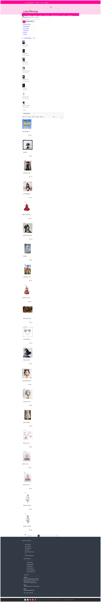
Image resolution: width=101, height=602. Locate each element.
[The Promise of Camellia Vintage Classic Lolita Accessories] (27, 124)
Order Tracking (27, 549)
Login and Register (28, 546)
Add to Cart (25, 535)
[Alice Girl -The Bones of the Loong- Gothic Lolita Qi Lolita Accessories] (27, 165)
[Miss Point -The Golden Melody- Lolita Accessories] (27, 311)
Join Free (32, 2)
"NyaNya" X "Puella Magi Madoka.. (24, 90)
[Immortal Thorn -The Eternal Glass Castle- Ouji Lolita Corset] (23, 95)
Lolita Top (40, 15)
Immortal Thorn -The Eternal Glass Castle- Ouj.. (25, 98)
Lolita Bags (25, 32)
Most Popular (25, 116)
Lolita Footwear (47, 15)
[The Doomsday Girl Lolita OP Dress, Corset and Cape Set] (23, 69)
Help (42, 2)
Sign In (27, 2)
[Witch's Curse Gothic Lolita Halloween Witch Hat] (27, 352)
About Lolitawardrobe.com (31, 569)
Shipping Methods (30, 566)
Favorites (34, 116)
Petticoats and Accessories (55, 15)
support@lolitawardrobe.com (29, 590)
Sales (30, 116)
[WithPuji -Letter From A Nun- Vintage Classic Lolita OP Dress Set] (23, 43)
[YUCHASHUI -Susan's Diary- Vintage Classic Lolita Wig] (27, 186)
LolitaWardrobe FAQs (30, 564)
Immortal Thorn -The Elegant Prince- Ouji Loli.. (26, 81)
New (38, 116)
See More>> (24, 110)
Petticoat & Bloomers (27, 24)
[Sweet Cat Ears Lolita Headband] (27, 394)
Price (42, 116)
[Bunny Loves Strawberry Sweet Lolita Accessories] (27, 435)
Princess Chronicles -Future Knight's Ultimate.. (26, 107)
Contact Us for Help (30, 562)
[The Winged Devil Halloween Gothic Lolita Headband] (27, 373)
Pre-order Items (69, 15)
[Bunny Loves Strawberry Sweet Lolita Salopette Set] (27, 456)
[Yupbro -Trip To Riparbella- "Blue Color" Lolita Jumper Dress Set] (27, 519)
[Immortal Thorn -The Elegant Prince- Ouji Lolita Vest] (24, 78)
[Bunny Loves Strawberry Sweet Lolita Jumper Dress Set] (27, 477)
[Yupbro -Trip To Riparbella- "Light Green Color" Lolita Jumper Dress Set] (27, 498)
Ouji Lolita (63, 15)
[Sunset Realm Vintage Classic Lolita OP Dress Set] (27, 415)
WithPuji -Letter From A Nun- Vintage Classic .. (25, 46)
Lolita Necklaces (26, 28)
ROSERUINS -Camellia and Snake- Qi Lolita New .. (26, 55)
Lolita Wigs (25, 34)
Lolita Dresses (29, 15)
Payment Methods (28, 544)
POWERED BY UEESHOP (68, 599)
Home (24, 15)
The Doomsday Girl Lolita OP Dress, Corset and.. (26, 72)
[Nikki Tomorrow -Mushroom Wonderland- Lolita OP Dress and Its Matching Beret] (27, 207)
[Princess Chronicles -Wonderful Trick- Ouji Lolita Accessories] (27, 145)
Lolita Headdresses (26, 26)
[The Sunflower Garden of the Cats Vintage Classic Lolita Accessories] (27, 332)
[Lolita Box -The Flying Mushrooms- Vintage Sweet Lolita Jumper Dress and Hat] (27, 269)
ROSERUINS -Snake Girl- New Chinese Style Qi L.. (26, 64)
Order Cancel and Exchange (29, 551)
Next (56, 535)
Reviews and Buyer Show (31, 571)
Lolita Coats (35, 15)
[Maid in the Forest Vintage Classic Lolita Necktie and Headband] (27, 228)
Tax (25, 553)
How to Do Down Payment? (29, 555)
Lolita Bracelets (26, 30)
